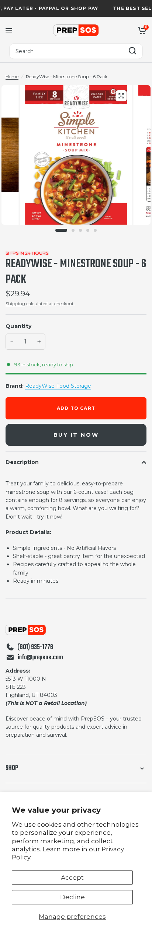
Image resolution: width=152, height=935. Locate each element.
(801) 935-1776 (35, 647)
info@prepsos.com (40, 658)
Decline (72, 897)
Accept (72, 877)
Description (22, 462)
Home (12, 76)
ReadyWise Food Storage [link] (58, 386)
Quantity (18, 326)
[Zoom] (121, 95)
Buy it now (76, 435)
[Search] (132, 51)
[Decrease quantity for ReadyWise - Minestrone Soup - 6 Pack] (12, 341)
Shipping (15, 303)
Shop (12, 768)
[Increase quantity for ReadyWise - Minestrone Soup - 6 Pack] (39, 341)
